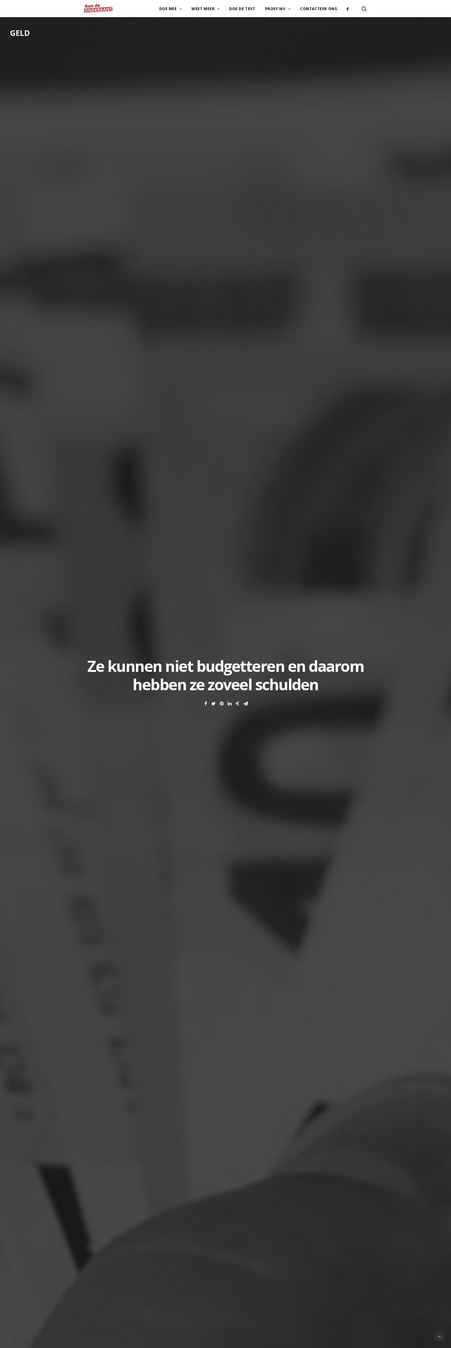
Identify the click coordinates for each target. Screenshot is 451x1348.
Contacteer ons (318, 8)
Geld (20, 33)
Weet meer (202, 8)
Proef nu (275, 8)
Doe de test (242, 8)
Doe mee (168, 8)
